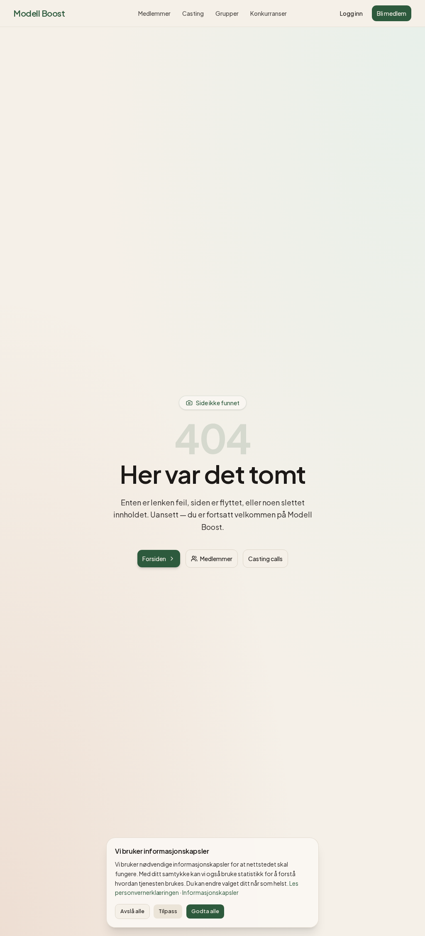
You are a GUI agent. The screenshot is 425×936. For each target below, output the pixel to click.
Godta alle (205, 911)
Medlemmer (154, 13)
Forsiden (154, 558)
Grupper (227, 13)
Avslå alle (132, 911)
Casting (193, 13)
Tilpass (168, 911)
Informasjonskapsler (210, 892)
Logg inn (351, 13)
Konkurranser (268, 13)
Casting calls (265, 558)
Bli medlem (391, 13)
